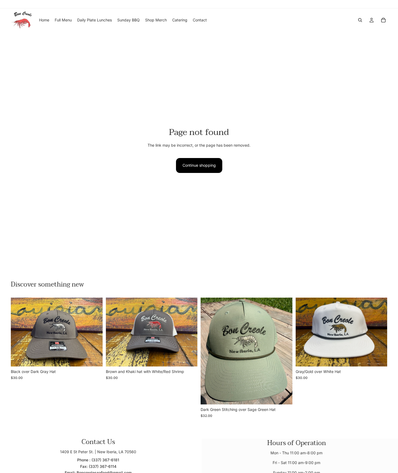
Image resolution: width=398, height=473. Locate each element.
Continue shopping (199, 165)
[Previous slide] (209, 351)
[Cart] (383, 20)
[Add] (94, 358)
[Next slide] (284, 351)
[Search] (360, 20)
